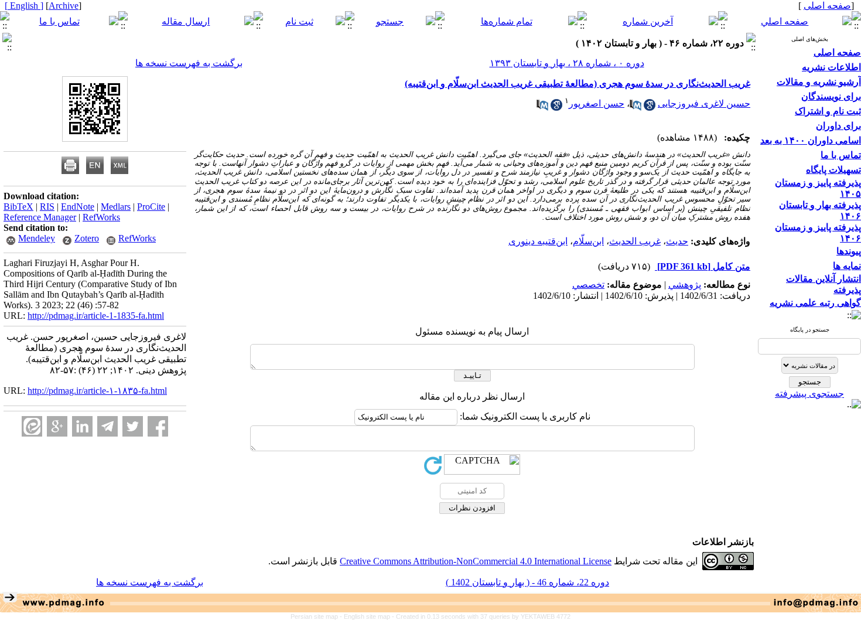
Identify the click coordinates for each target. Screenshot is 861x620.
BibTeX (18, 207)
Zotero (86, 238)
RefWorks (101, 217)
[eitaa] (32, 426)
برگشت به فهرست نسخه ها (188, 63)
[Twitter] (132, 426)
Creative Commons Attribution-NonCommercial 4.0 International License (475, 561)
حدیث (677, 241)
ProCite (151, 207)
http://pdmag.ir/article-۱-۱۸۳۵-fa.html (97, 391)
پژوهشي (684, 284)
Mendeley (36, 238)
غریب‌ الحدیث (635, 241)
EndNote (77, 207)
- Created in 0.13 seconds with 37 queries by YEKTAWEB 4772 (481, 616)
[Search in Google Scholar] (649, 108)
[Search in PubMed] (635, 108)
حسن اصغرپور (596, 103)
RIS (47, 207)
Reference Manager (40, 217)
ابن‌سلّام (588, 241)
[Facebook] (158, 426)
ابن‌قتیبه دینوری (538, 241)
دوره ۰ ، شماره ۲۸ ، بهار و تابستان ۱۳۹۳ (567, 63)
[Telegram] (107, 426)
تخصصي (588, 284)
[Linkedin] (82, 426)
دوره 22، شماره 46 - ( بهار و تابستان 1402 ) (527, 582)
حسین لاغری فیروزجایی (704, 103)
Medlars (116, 207)
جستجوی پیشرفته (809, 393)
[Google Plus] (57, 426)
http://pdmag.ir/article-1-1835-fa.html (96, 316)
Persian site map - (317, 616)
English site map (368, 616)
